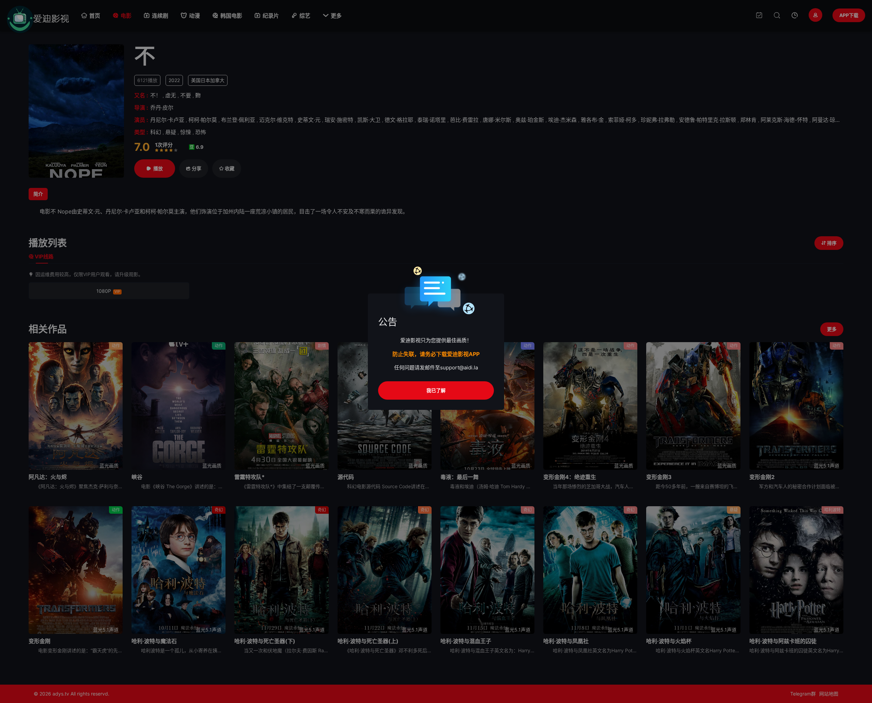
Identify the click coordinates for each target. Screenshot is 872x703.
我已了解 (436, 390)
